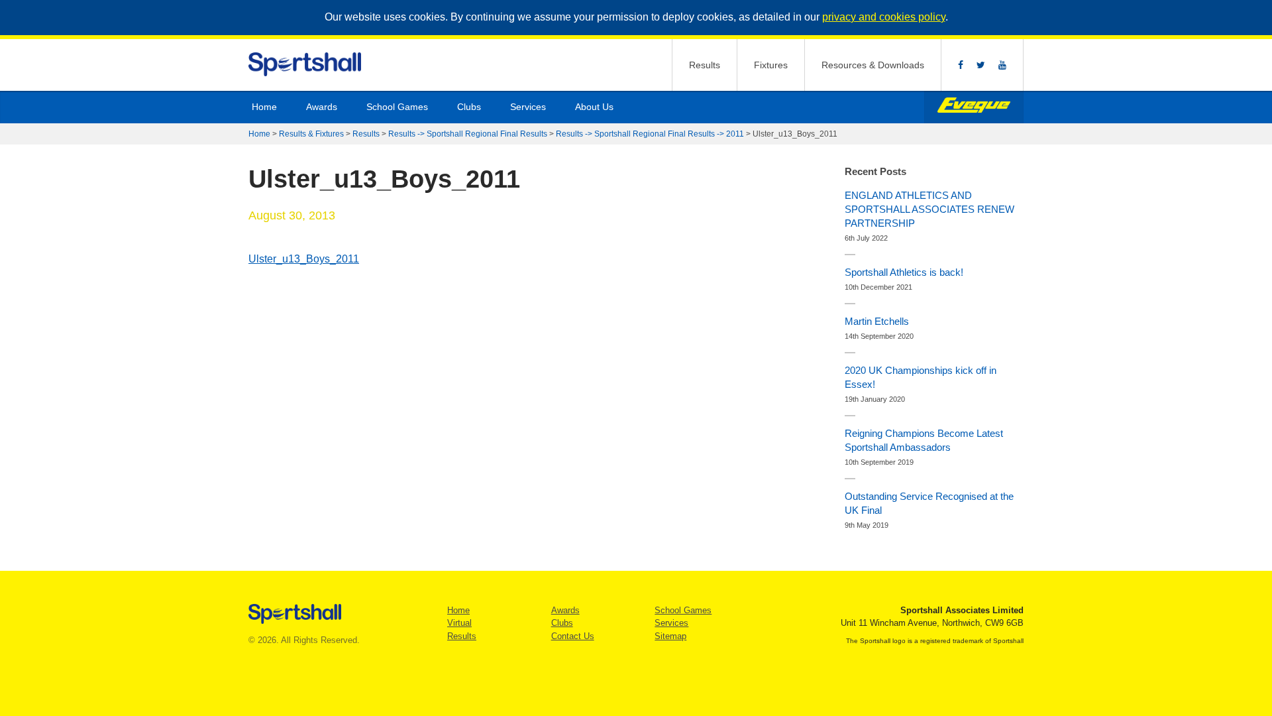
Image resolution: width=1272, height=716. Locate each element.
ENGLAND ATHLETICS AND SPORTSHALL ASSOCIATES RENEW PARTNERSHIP (929, 209)
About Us (594, 106)
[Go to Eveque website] (974, 107)
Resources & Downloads (873, 65)
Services (528, 106)
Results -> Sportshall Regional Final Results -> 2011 (650, 134)
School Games (397, 106)
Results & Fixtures (311, 134)
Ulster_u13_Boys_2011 (303, 259)
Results (704, 65)
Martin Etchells (877, 321)
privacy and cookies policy (883, 17)
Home (264, 106)
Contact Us (572, 636)
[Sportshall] (305, 64)
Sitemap (670, 636)
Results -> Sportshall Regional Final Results (467, 134)
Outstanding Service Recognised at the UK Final (929, 503)
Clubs (469, 106)
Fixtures (771, 65)
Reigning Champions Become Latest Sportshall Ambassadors (924, 440)
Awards (321, 106)
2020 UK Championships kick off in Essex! (920, 377)
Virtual (459, 623)
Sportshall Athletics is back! (904, 272)
